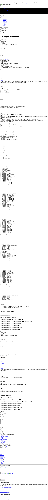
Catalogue (5, 21)
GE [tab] (3, 153)
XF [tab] (3, 149)
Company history (3, 439)
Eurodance (2, 75)
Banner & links (3, 441)
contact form (5, 446)
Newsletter (2, 463)
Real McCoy (7, 59)
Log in (1, 487)
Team (1, 440)
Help (1, 454)
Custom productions (4, 453)
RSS (1, 462)
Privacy (1, 438)
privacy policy (24, 3)
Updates (4, 24)
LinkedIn (2, 461)
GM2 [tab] (4, 146)
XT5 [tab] (4, 151)
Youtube (2, 460)
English (7, 473)
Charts (4, 25)
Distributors (2, 442)
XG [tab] (3, 148)
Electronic (2, 72)
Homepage (10, 487)
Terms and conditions (4, 436)
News (1, 458)
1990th (1, 80)
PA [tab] (3, 152)
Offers (4, 23)
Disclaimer (2, 437)
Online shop (2, 451)
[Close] (0, 17)
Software (2, 456)
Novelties (4, 20)
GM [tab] (3, 145)
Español (11, 473)
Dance (1, 73)
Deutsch (3, 473)
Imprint (1, 435)
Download (2, 455)
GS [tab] (3, 147)
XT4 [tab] (4, 150)
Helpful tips (2, 457)
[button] (3, 12)
